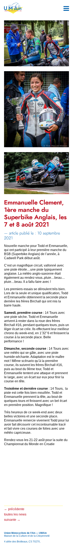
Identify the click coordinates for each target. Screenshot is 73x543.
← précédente (14, 509)
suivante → (12, 519)
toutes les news (15, 514)
